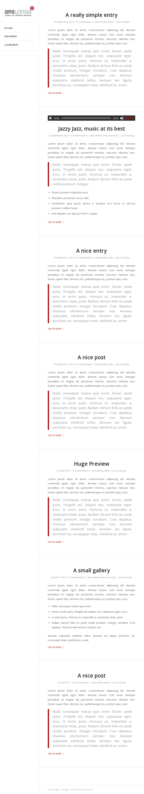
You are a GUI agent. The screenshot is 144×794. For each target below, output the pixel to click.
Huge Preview (91, 463)
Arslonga (124, 21)
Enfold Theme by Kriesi (82, 789)
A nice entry (91, 250)
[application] (91, 118)
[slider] (130, 118)
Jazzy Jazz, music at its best (91, 128)
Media (103, 21)
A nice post (92, 357)
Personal (113, 135)
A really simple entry (91, 14)
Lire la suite (54, 92)
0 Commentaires (84, 21)
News (110, 21)
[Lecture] (50, 118)
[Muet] (122, 118)
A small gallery (91, 570)
